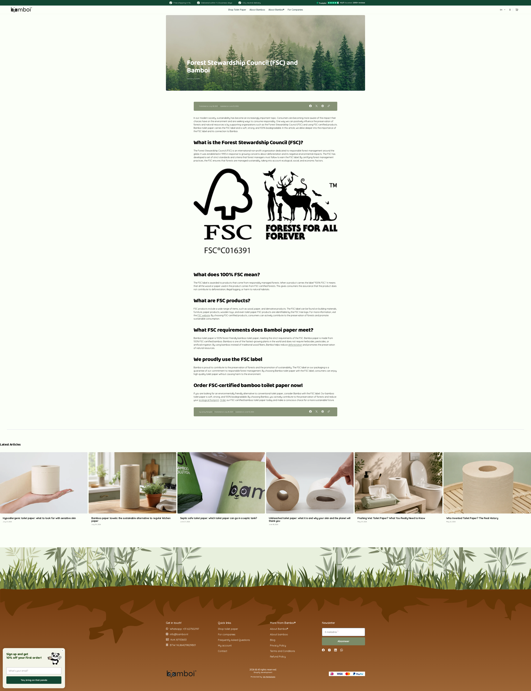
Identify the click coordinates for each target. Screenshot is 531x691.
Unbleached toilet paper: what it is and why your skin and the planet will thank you (310, 520)
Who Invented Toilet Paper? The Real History (472, 518)
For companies (226, 634)
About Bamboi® (279, 628)
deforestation (295, 344)
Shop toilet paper (228, 628)
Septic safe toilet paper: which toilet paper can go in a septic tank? (218, 518)
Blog (272, 640)
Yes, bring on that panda (34, 680)
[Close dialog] (62, 650)
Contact (222, 651)
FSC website (203, 315)
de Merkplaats (269, 677)
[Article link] (44, 490)
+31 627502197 (191, 628)
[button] (516, 10)
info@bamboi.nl (179, 634)
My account (225, 645)
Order (223, 400)
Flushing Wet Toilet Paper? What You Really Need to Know (391, 518)
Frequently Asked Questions (234, 640)
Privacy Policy (278, 645)
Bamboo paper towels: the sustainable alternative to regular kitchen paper (130, 520)
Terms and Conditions (282, 651)
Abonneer (343, 641)
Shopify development (263, 672)
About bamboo (279, 634)
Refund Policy (278, 656)
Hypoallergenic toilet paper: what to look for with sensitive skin (39, 518)
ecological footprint (209, 400)
